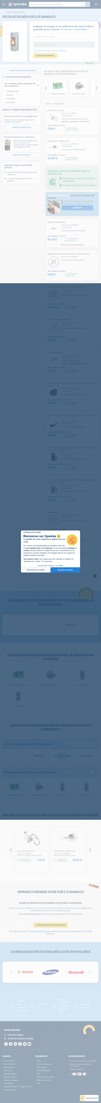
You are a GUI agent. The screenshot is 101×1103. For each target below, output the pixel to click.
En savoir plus (47, 561)
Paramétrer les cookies (36, 570)
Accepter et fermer (65, 570)
